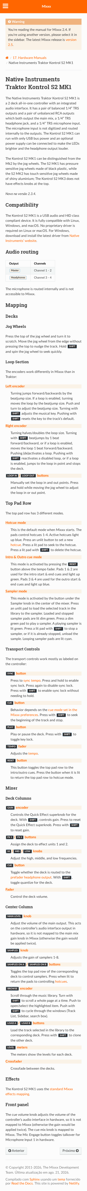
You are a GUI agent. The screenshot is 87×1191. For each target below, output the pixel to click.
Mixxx (46, 6)
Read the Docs (22, 1183)
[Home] (7, 58)
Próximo (69, 1150)
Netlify (74, 1183)
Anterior (17, 1150)
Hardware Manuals (29, 58)
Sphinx (35, 1179)
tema (61, 1179)
